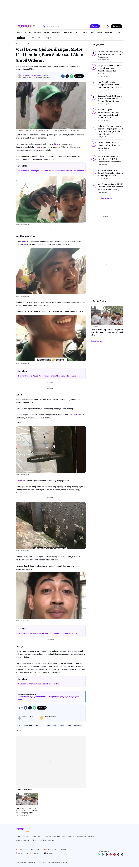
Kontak (18, 836)
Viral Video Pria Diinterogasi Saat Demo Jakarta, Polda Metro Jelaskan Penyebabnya (50, 171)
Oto (77, 32)
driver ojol (58, 144)
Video (19, 730)
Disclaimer (92, 836)
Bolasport (110, 32)
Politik (28, 32)
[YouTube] (114, 854)
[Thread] (122, 854)
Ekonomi (37, 32)
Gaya (92, 32)
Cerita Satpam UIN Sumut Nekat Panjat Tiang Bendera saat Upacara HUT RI (47, 633)
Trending (56, 32)
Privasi (34, 840)
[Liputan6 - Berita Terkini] (23, 829)
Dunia (84, 32)
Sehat (99, 32)
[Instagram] (110, 854)
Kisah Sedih (51, 725)
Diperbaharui (36, 77)
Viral (18, 725)
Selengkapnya (106, 198)
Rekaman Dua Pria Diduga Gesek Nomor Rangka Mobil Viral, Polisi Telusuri (46, 376)
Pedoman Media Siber (52, 836)
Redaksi (26, 836)
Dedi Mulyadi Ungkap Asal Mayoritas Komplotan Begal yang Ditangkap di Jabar (26, 811)
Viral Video (78, 725)
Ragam (48, 38)
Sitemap (51, 840)
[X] (107, 854)
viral (28, 159)
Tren (39, 38)
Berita (32, 38)
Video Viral (28, 725)
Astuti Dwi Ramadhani (34, 75)
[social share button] (63, 76)
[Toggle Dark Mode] (108, 26)
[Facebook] (103, 854)
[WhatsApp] (99, 854)
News (19, 32)
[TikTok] (118, 854)
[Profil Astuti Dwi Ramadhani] (19, 76)
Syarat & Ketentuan (22, 840)
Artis (46, 32)
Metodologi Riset (68, 836)
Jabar (21, 38)
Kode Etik (42, 840)
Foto (120, 32)
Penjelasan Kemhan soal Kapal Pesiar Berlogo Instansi (38, 684)
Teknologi (67, 32)
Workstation (81, 836)
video (38, 147)
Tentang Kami (36, 836)
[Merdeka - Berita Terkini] (26, 26)
